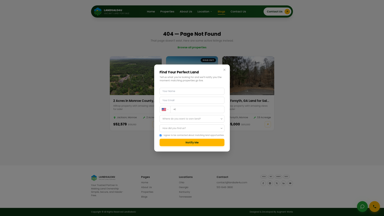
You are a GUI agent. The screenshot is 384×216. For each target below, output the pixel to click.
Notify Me (192, 142)
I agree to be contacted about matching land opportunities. (193, 135)
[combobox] (162, 119)
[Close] (224, 70)
